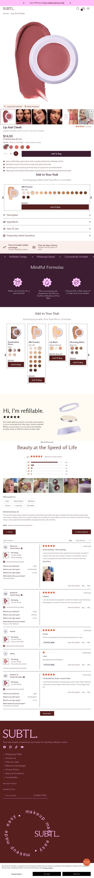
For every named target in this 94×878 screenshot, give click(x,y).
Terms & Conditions (15, 773)
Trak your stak (12, 761)
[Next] (71, 3)
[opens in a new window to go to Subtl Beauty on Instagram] (10, 747)
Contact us (11, 758)
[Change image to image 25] (39, 116)
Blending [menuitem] (31, 501)
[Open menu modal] (88, 8)
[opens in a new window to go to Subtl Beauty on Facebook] (4, 747)
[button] (83, 126)
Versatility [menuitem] (30, 505)
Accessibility (12, 777)
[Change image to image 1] (8, 116)
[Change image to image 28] (86, 116)
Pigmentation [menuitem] (18, 501)
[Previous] (23, 3)
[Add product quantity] (16, 153)
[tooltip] (18, 512)
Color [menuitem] (7, 501)
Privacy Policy (48, 868)
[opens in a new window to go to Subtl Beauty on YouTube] (22, 747)
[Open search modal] (77, 8)
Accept (47, 874)
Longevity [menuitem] (18, 505)
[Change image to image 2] (23, 116)
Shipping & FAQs (14, 754)
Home (6, 13)
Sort (70, 540)
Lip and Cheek (16, 556)
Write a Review (84, 532)
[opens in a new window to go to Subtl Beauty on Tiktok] (16, 747)
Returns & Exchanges (16, 765)
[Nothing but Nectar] (22, 147)
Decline (76, 874)
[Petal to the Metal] (47, 62)
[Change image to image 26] (54, 116)
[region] (47, 485)
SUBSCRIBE (40, 795)
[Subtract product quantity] (5, 153)
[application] (87, 862)
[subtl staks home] (8, 8)
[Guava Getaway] (28, 147)
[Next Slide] (89, 485)
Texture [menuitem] (8, 505)
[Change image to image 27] (70, 116)
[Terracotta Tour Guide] (16, 147)
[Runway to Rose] (11, 147)
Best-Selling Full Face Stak (54, 3)
